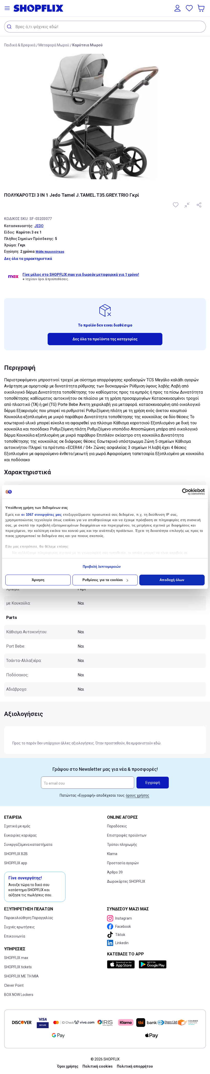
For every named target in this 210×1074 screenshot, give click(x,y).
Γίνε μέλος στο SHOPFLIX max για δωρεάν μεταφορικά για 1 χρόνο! (81, 274)
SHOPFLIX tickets (18, 967)
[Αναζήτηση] (9, 26)
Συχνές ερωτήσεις (19, 927)
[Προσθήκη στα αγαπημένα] (176, 205)
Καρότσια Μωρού (87, 45)
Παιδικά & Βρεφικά (19, 45)
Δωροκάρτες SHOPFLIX (126, 881)
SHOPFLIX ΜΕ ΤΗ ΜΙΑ (21, 976)
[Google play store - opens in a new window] (153, 964)
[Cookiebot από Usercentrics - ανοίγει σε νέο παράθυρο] (182, 491)
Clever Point (14, 985)
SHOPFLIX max (16, 958)
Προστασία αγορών (123, 863)
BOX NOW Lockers (18, 995)
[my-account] (177, 8)
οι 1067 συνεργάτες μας (41, 515)
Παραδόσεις (117, 826)
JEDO (39, 226)
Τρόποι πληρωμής (122, 845)
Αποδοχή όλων (172, 580)
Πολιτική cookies (97, 1066)
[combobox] (105, 27)
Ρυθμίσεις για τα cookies (102, 580)
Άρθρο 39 (115, 872)
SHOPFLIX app (15, 863)
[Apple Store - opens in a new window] (122, 964)
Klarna (112, 854)
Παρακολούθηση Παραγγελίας (28, 918)
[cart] (201, 8)
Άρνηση (38, 580)
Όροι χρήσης (67, 1066)
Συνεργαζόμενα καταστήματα (28, 845)
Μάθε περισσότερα (50, 252)
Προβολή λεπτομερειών (102, 566)
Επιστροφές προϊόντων (126, 835)
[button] (7, 8)
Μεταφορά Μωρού (53, 45)
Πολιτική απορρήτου (135, 1066)
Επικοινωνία (14, 936)
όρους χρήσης (137, 795)
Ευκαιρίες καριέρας (20, 835)
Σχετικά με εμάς (17, 826)
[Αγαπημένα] (189, 8)
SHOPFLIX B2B (16, 854)
